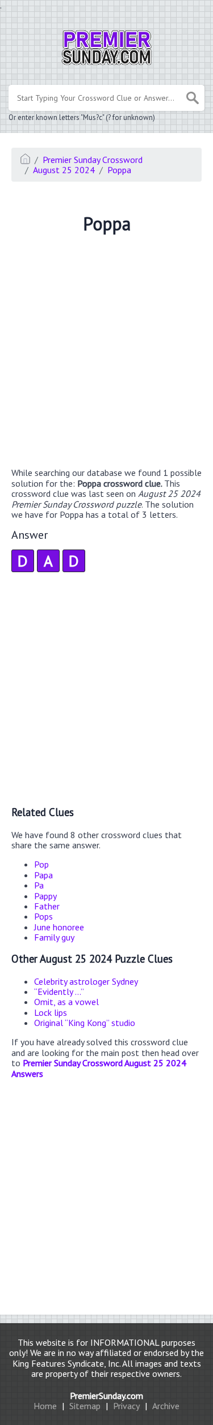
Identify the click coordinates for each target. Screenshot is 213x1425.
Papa (43, 875)
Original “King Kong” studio (84, 1022)
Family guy (54, 937)
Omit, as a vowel (66, 1001)
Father (47, 906)
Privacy (126, 1405)
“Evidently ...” (59, 991)
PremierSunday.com (106, 1395)
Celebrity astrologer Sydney (86, 981)
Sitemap (85, 1405)
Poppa (119, 169)
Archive (165, 1405)
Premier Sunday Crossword (93, 159)
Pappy (45, 896)
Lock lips (50, 1012)
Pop (41, 864)
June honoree (59, 927)
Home (45, 1405)
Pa (39, 885)
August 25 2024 (64, 169)
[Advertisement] (106, 352)
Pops (43, 916)
